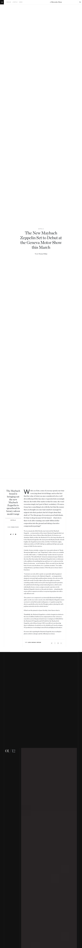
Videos (20, 2)
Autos (29, 642)
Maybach (34, 642)
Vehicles (8, 2)
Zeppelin (39, 642)
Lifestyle (15, 2)
